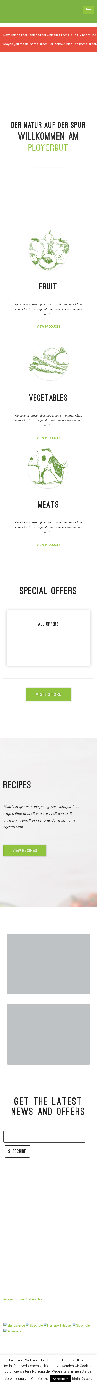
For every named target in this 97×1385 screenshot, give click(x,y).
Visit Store (49, 694)
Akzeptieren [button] (61, 1378)
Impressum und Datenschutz (24, 1299)
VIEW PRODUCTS (48, 327)
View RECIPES (24, 850)
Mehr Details (82, 1379)
